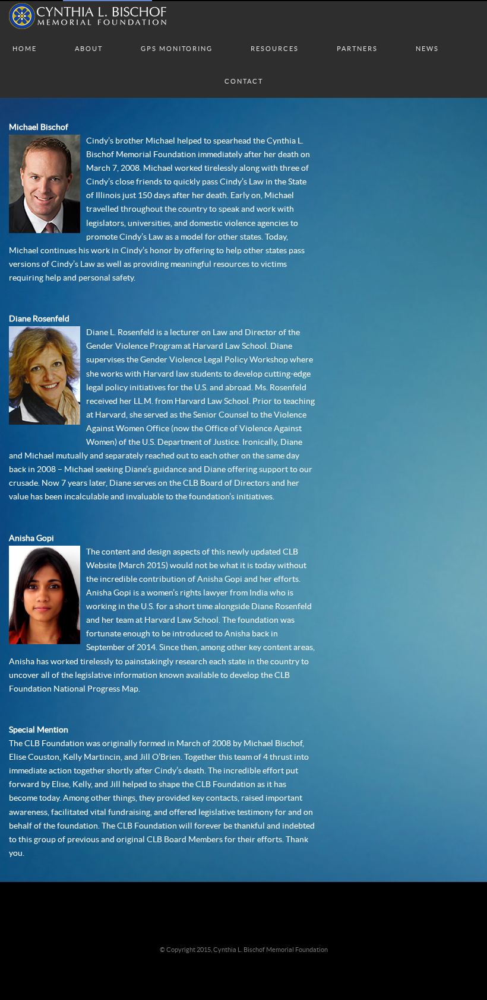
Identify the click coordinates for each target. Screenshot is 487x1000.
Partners (357, 37)
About (89, 37)
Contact (243, 69)
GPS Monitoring (177, 37)
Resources (275, 37)
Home (24, 37)
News (427, 37)
